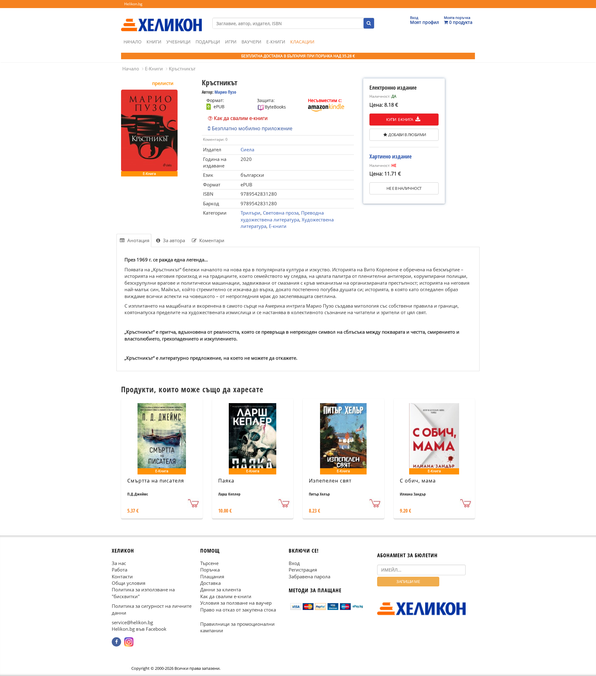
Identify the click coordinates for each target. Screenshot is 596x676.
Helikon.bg (133, 4)
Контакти (122, 576)
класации (302, 42)
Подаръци (208, 42)
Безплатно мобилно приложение (252, 128)
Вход (294, 563)
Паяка (226, 480)
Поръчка (210, 570)
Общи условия (128, 583)
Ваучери (251, 42)
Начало (133, 42)
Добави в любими (407, 134)
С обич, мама (418, 480)
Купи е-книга (400, 119)
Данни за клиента (220, 589)
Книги (154, 42)
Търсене (209, 563)
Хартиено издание (390, 156)
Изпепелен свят (330, 480)
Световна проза (281, 213)
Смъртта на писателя (155, 480)
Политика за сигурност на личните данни (152, 609)
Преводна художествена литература (282, 216)
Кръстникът (182, 68)
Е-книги (278, 226)
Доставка (210, 583)
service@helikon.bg (132, 622)
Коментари (211, 240)
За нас (119, 563)
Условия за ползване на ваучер (236, 603)
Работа (119, 570)
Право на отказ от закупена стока (238, 609)
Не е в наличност (403, 188)
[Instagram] (128, 642)
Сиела (247, 149)
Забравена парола (309, 576)
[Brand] (161, 19)
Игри (231, 42)
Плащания (212, 576)
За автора (173, 240)
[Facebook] (116, 642)
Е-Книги (275, 42)
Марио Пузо (225, 92)
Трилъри (250, 213)
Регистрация (303, 570)
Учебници (178, 42)
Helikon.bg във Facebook (139, 629)
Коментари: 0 (215, 139)
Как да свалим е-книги (241, 118)
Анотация (137, 240)
